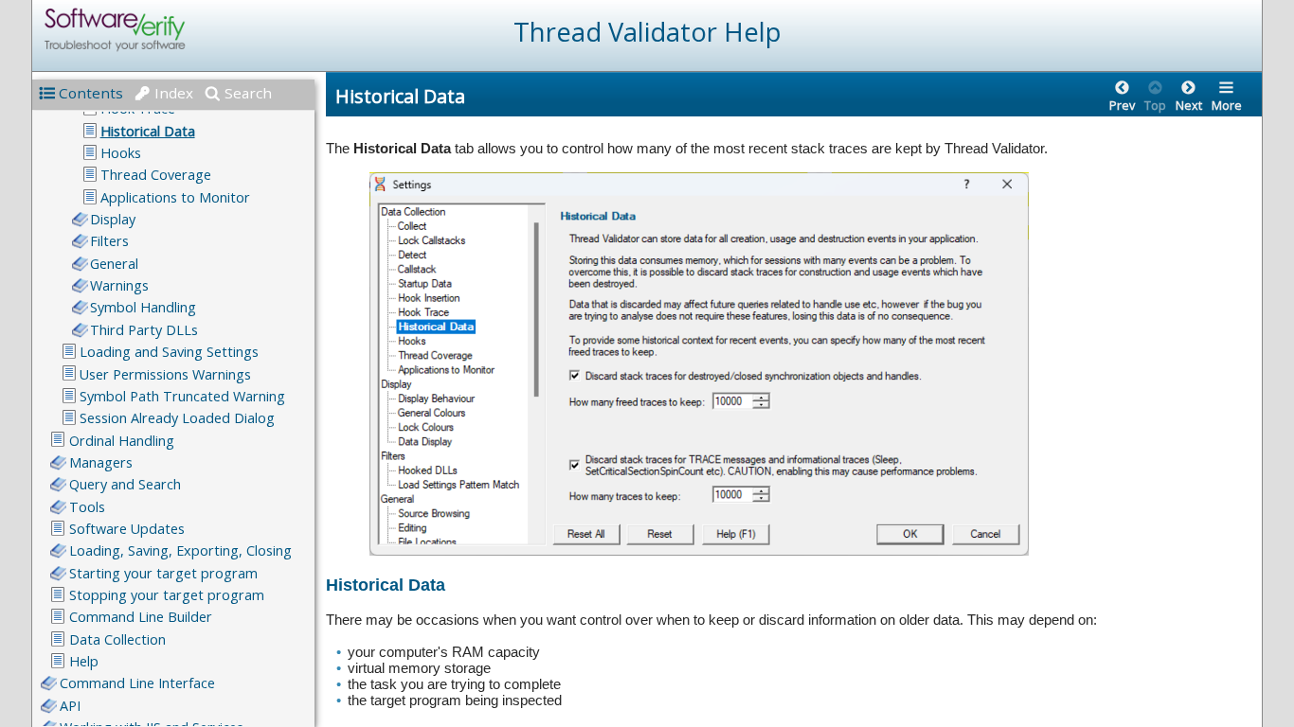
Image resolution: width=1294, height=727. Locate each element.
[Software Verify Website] (184, 30)
